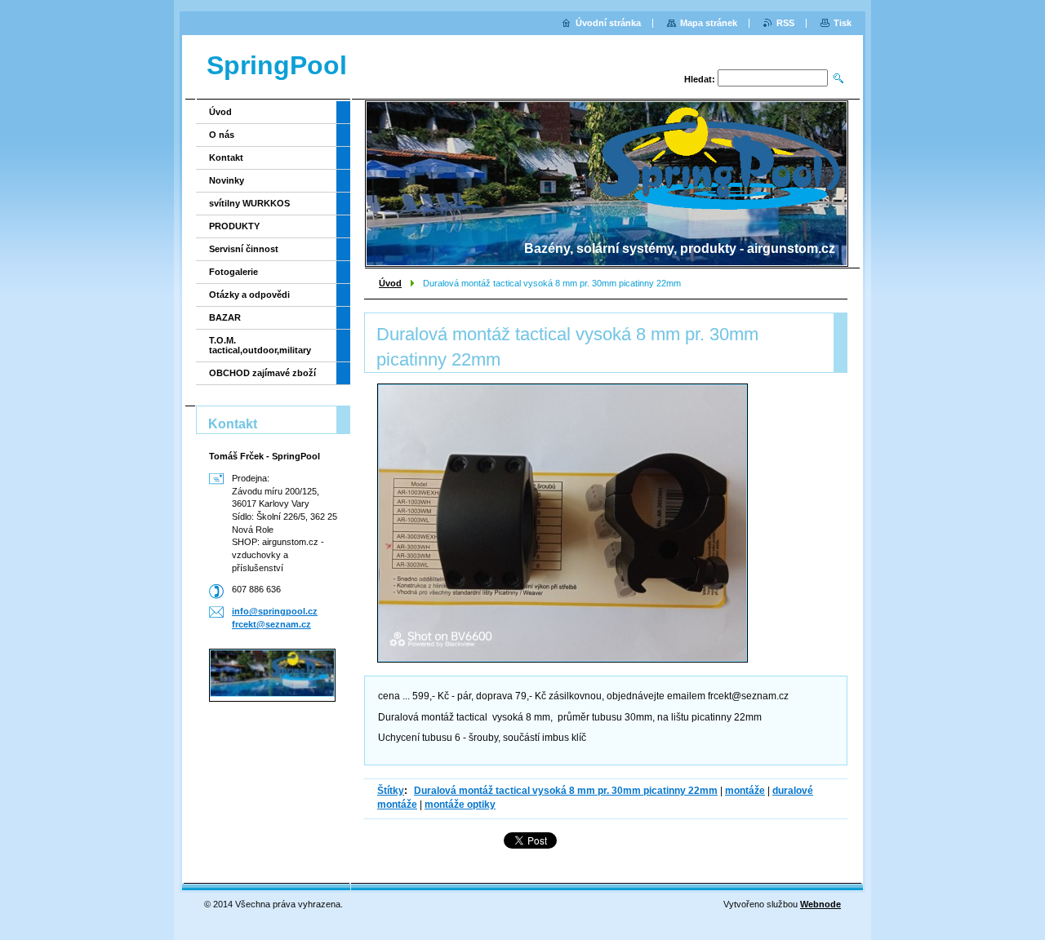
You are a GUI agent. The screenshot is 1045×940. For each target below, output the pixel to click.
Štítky (390, 790)
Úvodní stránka (608, 23)
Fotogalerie (233, 272)
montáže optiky (460, 804)
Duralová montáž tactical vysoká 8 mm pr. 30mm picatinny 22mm (566, 790)
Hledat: (699, 79)
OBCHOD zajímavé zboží (262, 373)
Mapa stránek (708, 23)
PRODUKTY (234, 226)
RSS (785, 23)
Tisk (843, 23)
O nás (221, 135)
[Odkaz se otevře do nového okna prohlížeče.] (562, 523)
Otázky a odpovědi (249, 294)
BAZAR (225, 317)
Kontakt (226, 157)
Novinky (226, 180)
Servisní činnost (243, 249)
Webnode (820, 904)
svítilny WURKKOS (249, 203)
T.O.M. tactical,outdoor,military (260, 345)
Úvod (390, 283)
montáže (745, 790)
